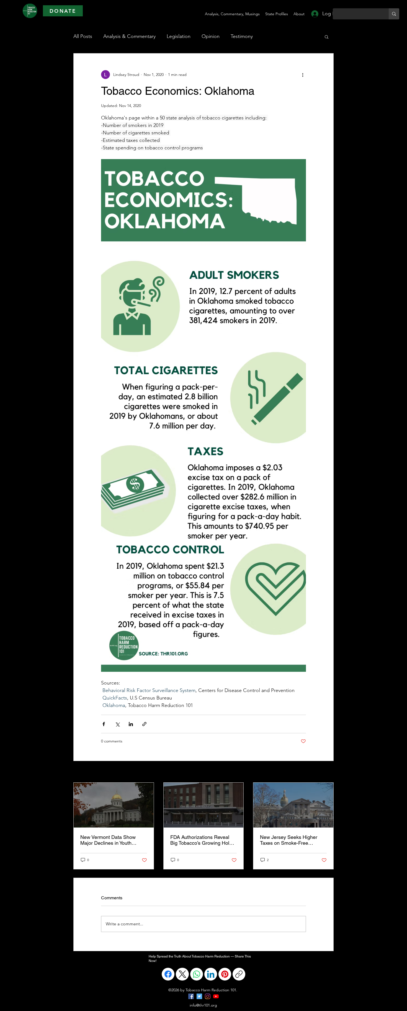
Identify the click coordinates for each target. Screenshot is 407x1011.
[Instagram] (207, 996)
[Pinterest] (224, 974)
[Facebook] (168, 974)
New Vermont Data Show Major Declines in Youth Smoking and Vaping (108, 840)
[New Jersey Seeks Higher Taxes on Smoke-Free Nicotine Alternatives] (293, 805)
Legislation (178, 36)
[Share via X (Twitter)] (117, 724)
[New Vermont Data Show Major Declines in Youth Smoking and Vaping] (114, 805)
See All (327, 772)
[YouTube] (216, 996)
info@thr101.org (203, 1005)
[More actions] (302, 74)
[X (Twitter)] (182, 974)
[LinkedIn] (210, 974)
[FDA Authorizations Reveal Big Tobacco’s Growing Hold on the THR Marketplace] (204, 805)
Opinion (211, 36)
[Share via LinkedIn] (130, 724)
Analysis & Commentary (129, 36)
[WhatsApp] (196, 974)
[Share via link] (144, 724)
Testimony (242, 36)
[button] (326, 36)
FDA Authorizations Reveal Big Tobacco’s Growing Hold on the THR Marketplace (201, 840)
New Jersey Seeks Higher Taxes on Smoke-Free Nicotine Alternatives (288, 840)
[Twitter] (199, 996)
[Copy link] (239, 974)
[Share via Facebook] (103, 724)
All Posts (82, 36)
